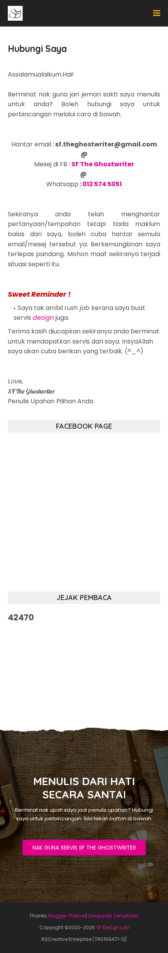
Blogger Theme (66, 915)
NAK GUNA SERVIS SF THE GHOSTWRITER (84, 847)
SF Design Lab (112, 927)
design (43, 317)
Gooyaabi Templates (113, 915)
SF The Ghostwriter (102, 164)
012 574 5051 (102, 184)
